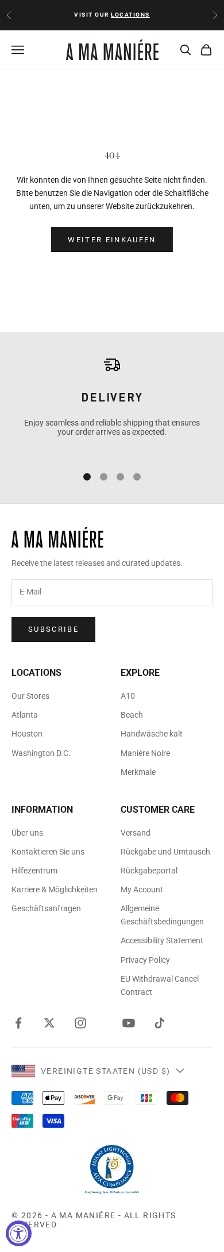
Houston (27, 733)
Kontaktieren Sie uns (47, 851)
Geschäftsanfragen (46, 908)
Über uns (27, 832)
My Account (142, 889)
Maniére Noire (145, 753)
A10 (128, 695)
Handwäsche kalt (152, 733)
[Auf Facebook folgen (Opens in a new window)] (18, 1023)
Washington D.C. (41, 753)
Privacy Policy (145, 959)
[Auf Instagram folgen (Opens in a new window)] (80, 1023)
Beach (132, 714)
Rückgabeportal (149, 870)
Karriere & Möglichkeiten (54, 889)
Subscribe (53, 629)
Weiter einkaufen (112, 239)
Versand (135, 832)
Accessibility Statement (162, 940)
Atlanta (24, 714)
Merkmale (138, 772)
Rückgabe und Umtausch (165, 851)
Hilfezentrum (34, 870)
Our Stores (30, 695)
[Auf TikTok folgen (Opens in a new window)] (160, 1023)
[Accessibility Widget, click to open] (19, 1233)
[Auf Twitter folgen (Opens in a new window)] (49, 1023)
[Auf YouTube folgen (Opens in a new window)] (129, 1023)
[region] (112, 405)
